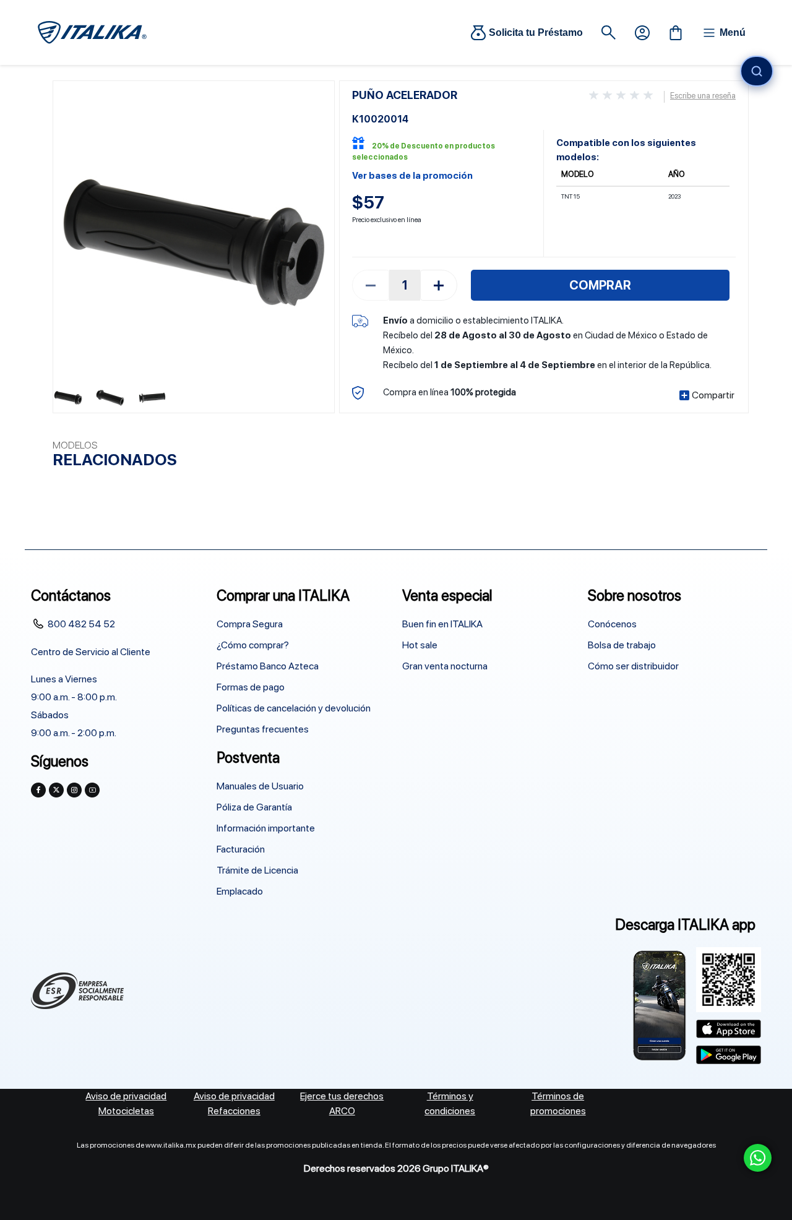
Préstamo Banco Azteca (268, 666)
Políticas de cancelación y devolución (294, 708)
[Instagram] (74, 790)
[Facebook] (38, 790)
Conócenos (612, 624)
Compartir (713, 395)
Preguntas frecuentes (263, 729)
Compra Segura (250, 624)
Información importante (266, 828)
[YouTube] (92, 790)
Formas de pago (251, 687)
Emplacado (240, 891)
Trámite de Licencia (257, 870)
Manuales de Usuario (260, 786)
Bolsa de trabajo (622, 645)
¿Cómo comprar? (253, 645)
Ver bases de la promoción (412, 175)
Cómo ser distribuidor (633, 666)
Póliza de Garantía (254, 807)
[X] (56, 790)
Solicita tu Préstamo (536, 32)
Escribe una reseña (703, 95)
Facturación (241, 849)
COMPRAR (600, 285)
